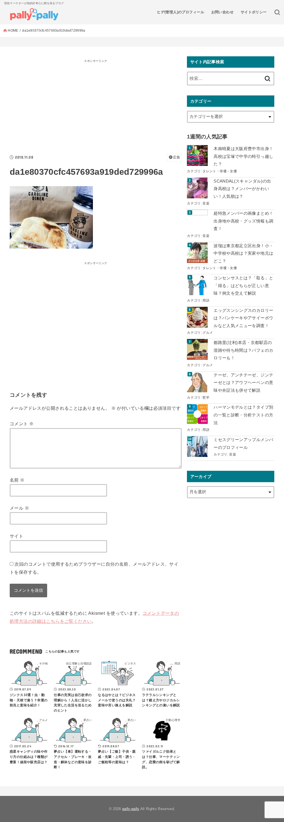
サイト (16, 535)
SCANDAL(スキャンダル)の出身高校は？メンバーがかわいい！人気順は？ (242, 189)
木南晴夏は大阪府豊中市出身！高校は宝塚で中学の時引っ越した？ (243, 156)
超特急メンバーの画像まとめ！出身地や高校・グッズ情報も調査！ (243, 221)
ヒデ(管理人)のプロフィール (180, 12)
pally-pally (131, 809)
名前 (17, 479)
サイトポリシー (254, 12)
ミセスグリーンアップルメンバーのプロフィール (243, 443)
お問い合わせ (222, 12)
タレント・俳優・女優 (219, 171)
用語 (205, 300)
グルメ (207, 332)
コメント (22, 423)
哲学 (205, 397)
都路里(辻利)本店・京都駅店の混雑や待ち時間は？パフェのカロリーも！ (243, 350)
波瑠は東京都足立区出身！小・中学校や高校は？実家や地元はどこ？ (243, 253)
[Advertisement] (96, 103)
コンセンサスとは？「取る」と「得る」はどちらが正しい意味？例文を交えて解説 (243, 285)
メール (19, 507)
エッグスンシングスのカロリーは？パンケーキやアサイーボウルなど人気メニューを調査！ (243, 318)
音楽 (205, 203)
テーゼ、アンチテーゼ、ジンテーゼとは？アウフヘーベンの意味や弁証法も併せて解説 (243, 383)
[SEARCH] (277, 12)
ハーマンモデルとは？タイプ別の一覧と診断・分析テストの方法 (243, 415)
